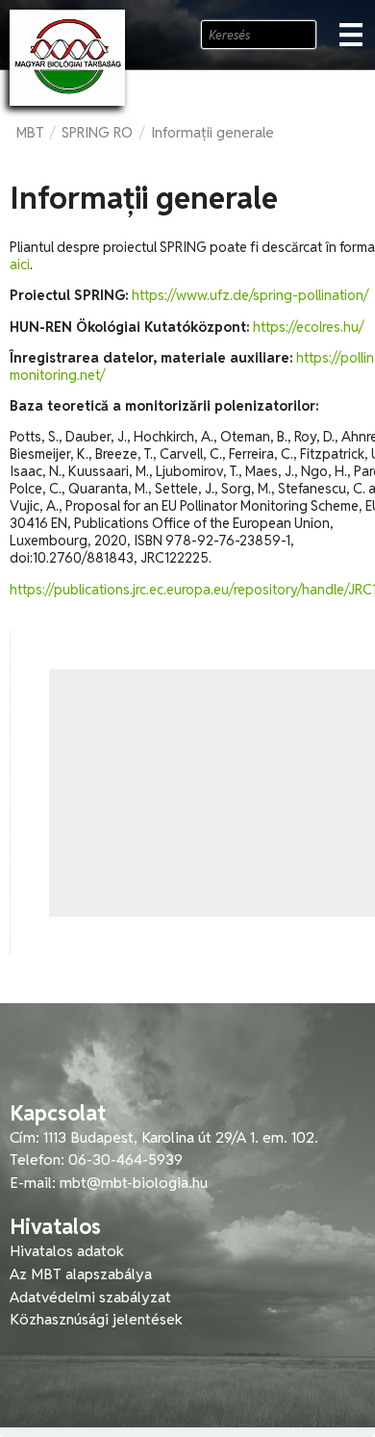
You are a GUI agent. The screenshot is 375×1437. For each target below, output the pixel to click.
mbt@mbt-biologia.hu (134, 1182)
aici (20, 264)
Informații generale (212, 132)
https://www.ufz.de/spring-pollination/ (250, 295)
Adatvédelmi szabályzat (90, 1297)
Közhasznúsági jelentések (96, 1319)
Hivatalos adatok (67, 1251)
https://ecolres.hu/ (308, 327)
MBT (29, 132)
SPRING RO (97, 132)
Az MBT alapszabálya (81, 1274)
